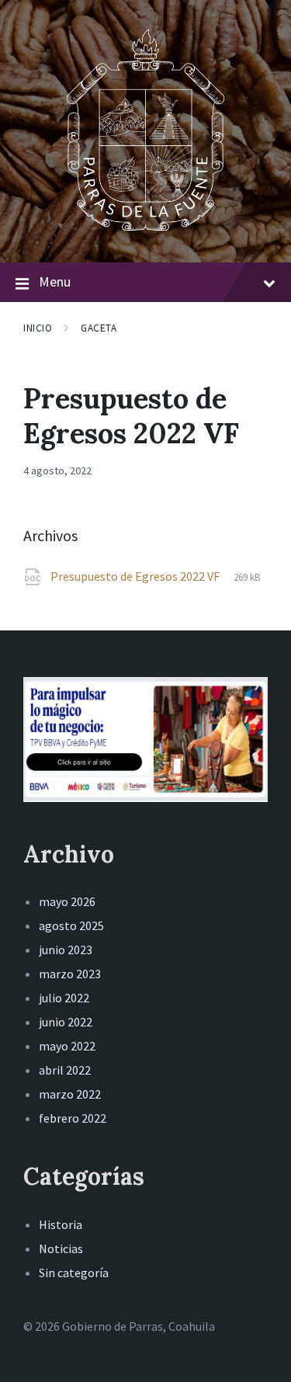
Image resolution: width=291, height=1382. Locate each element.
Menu (55, 281)
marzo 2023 (70, 973)
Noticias (61, 1248)
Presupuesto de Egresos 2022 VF (136, 576)
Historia (60, 1224)
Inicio (37, 328)
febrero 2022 (72, 1118)
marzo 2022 (70, 1094)
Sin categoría (74, 1272)
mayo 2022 (67, 1046)
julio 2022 (64, 997)
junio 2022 (65, 1022)
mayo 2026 (67, 901)
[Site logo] (145, 232)
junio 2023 (65, 949)
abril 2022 (65, 1070)
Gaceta (98, 328)
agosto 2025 (71, 925)
